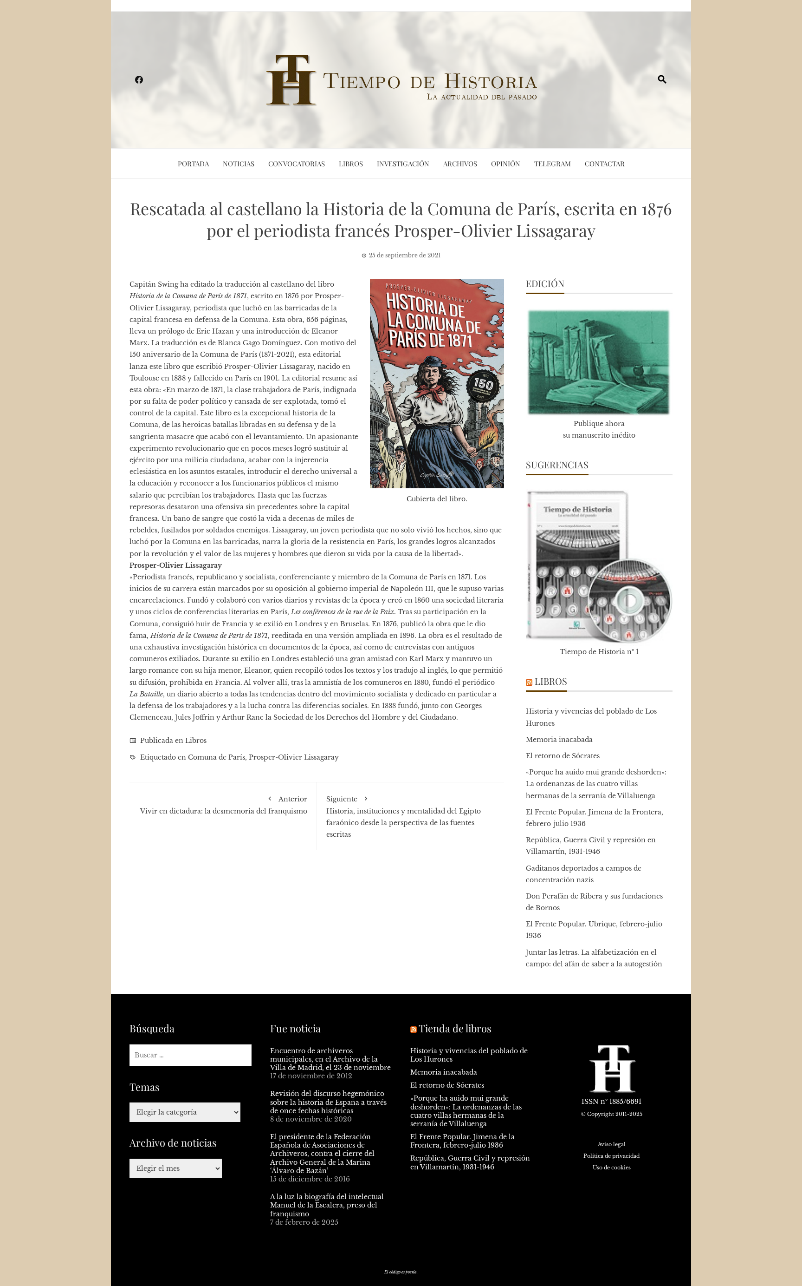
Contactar (605, 163)
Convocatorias (296, 163)
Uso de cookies (612, 1167)
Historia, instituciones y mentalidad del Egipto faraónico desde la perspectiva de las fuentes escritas (403, 817)
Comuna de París (216, 757)
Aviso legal (612, 1144)
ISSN (590, 1101)
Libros (351, 163)
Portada (193, 163)
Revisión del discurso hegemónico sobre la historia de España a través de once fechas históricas (328, 1102)
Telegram (552, 163)
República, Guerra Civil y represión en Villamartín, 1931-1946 (470, 1162)
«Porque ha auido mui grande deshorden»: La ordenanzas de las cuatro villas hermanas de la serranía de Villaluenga (596, 784)
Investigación (403, 163)
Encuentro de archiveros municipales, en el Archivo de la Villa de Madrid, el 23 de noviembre (330, 1059)
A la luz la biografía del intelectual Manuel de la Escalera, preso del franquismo (327, 1205)
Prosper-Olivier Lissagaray (294, 757)
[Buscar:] (190, 1055)
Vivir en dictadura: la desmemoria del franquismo (223, 805)
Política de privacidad (611, 1156)
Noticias (238, 163)
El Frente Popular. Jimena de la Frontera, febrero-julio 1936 (462, 1141)
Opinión (505, 163)
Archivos (460, 163)
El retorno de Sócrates (563, 756)
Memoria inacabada (559, 739)
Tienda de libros (455, 1028)
